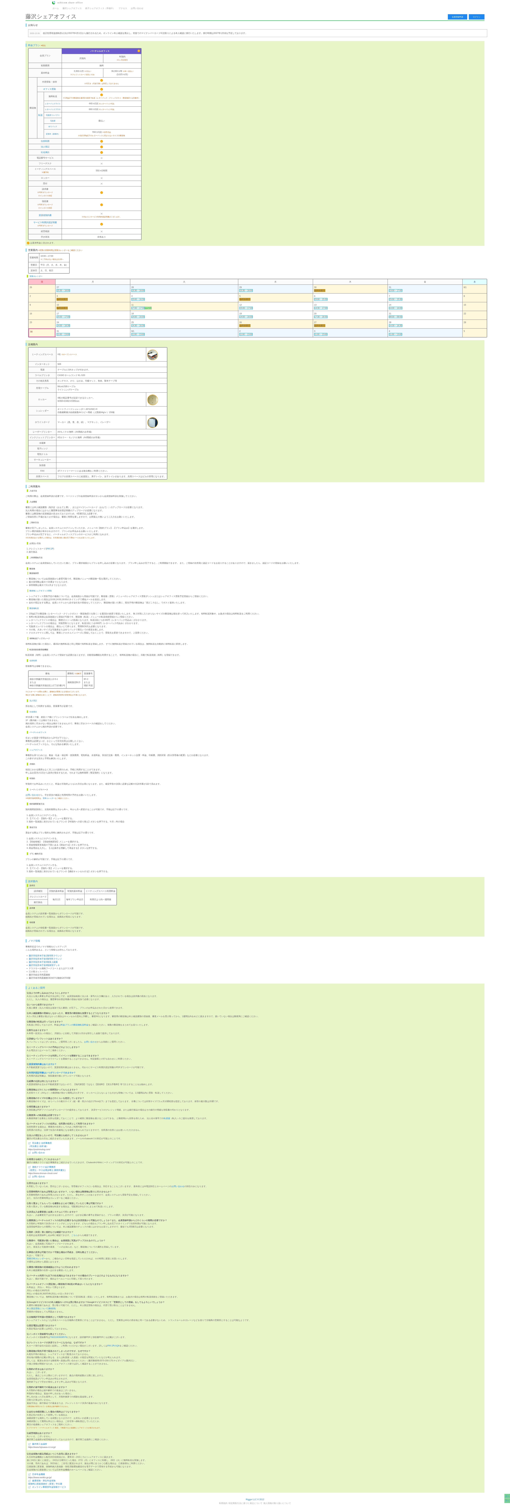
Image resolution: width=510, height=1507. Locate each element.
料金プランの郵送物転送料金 (74, 1025)
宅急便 (52, 121)
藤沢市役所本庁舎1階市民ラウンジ (45, 956)
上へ (507, 1496)
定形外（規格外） (53, 134)
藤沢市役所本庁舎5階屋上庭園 (43, 962)
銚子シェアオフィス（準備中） (100, 8)
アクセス (123, 8)
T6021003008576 (58, 1337)
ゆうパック (52, 126)
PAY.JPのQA (113, 1346)
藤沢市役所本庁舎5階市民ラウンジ (45, 959)
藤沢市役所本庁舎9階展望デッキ (44, 965)
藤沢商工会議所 (39, 1444)
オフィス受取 (49, 89)
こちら (74, 1235)
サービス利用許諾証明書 (45, 222)
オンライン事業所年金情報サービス (49, 1487)
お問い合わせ (137, 8)
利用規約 (223, 1503)
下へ (507, 1501)
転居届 (167, 1118)
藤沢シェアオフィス (72, 8)
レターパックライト (53, 104)
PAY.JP (49, 549)
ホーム (56, 8)
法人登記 (45, 147)
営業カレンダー (49, 798)
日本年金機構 (38, 1474)
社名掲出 (45, 152)
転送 (40, 115)
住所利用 (45, 141)
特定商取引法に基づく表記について (245, 1503)
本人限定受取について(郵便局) (41, 1308)
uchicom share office (70, 2)
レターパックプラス (53, 109)
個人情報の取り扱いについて (277, 1503)
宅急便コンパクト (53, 115)
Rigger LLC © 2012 (255, 1499)
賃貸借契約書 (45, 215)
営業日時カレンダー (36, 1258)
